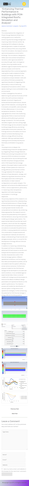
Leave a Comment (7, 26)
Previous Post (15, 409)
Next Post (14, 413)
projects (16, 26)
